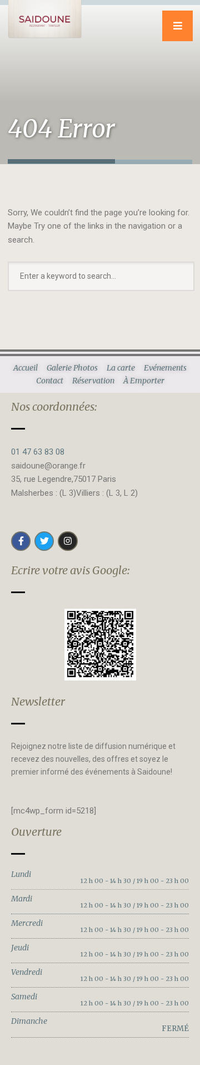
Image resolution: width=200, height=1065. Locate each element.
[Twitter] (44, 541)
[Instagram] (67, 541)
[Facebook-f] (21, 541)
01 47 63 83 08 (37, 452)
